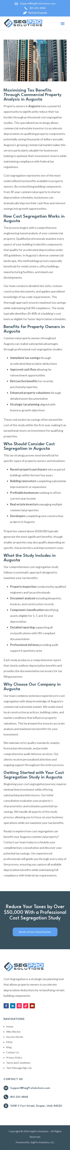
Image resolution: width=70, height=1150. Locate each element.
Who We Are (13, 1031)
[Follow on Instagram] (19, 1005)
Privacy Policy (14, 1057)
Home (9, 1026)
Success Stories (14, 1036)
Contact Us (12, 1052)
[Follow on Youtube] (32, 1005)
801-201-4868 (38, 8)
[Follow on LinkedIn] (12, 1005)
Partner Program (37, 13)
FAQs (9, 1041)
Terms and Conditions (18, 1062)
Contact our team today (19, 842)
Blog (9, 1047)
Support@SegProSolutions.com (30, 1088)
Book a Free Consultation (35, 931)
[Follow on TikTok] (25, 1005)
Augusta (56, 701)
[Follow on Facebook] (6, 1005)
